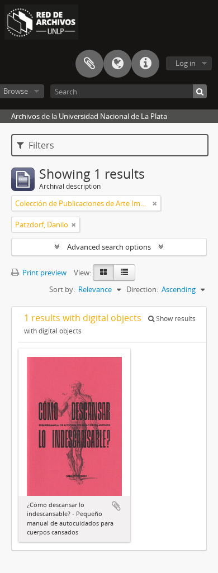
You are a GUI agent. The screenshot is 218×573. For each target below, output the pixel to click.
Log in (186, 63)
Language (117, 64)
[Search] (200, 91)
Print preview (44, 273)
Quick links (145, 64)
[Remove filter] (155, 203)
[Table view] (124, 272)
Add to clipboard (116, 506)
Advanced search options (109, 247)
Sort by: (62, 289)
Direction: (142, 289)
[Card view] (103, 272)
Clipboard (89, 64)
